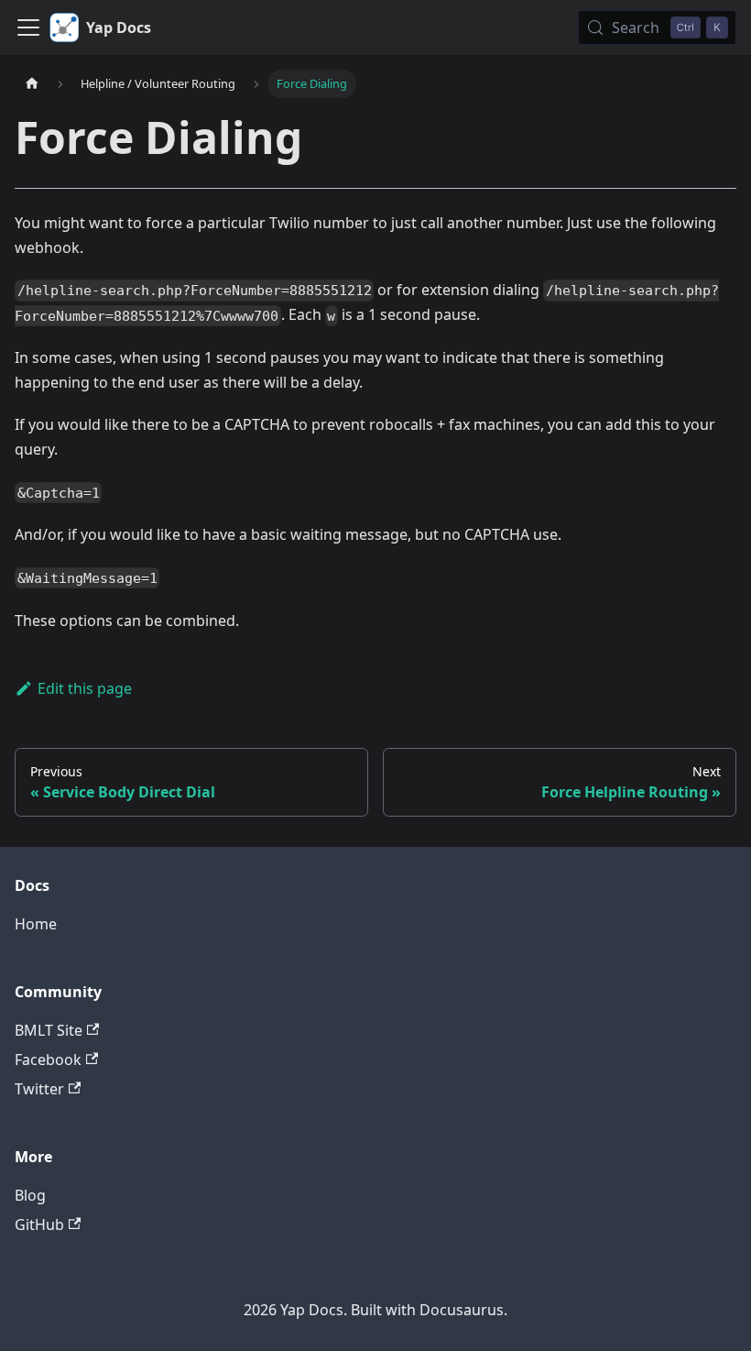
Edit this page (85, 688)
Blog (30, 1195)
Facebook (48, 1059)
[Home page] (32, 84)
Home (36, 924)
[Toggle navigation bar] (28, 27)
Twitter (39, 1089)
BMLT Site (48, 1030)
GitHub (39, 1224)
